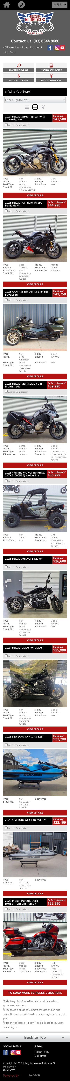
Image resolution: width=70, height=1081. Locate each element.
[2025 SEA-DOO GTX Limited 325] (35, 854)
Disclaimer (40, 1055)
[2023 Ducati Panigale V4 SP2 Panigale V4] (35, 238)
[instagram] (57, 50)
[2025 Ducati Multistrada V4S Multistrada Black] (35, 419)
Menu (58, 5)
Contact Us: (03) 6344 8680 (35, 41)
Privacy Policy (42, 1051)
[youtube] (63, 50)
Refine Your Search (18, 91)
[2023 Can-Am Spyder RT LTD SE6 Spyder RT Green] (35, 327)
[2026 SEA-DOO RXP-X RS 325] (35, 772)
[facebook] (50, 50)
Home (7, 5)
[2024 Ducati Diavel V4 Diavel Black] (35, 683)
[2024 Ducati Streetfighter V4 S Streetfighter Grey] (35, 152)
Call (22, 5)
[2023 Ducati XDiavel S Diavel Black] (35, 594)
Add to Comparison (18, 125)
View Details (35, 195)
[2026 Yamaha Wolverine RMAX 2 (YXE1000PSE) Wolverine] (35, 508)
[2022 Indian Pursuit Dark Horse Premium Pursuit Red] (35, 936)
